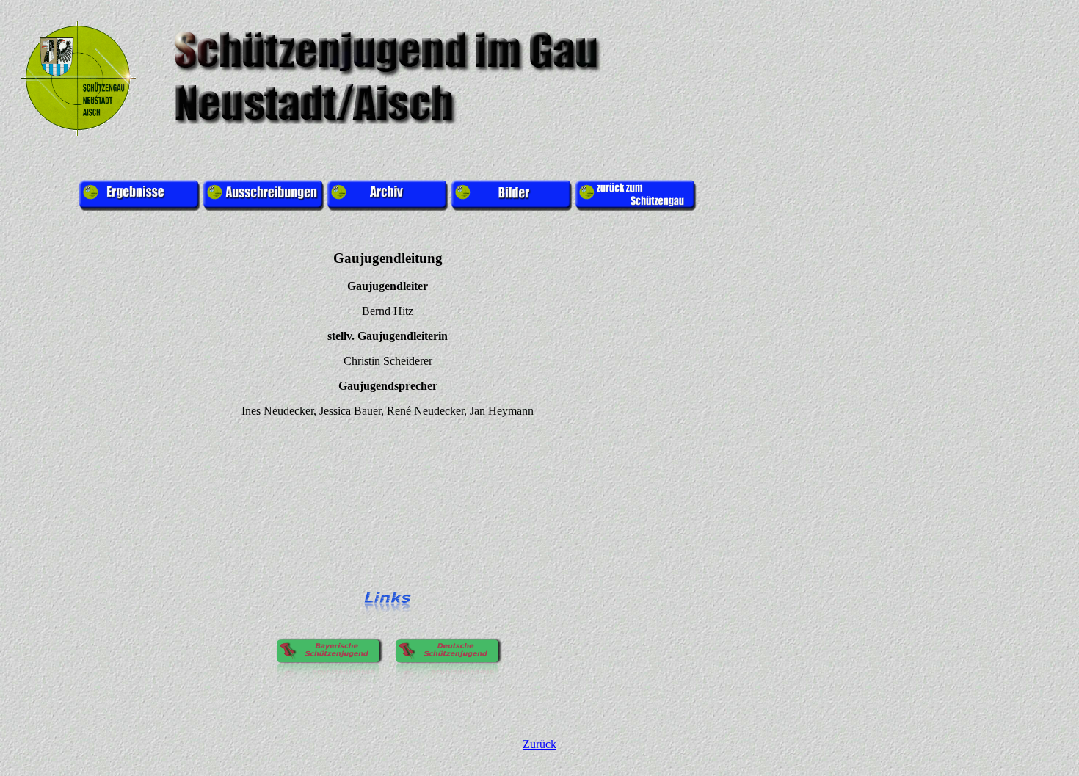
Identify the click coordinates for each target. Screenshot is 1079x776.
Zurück (539, 744)
